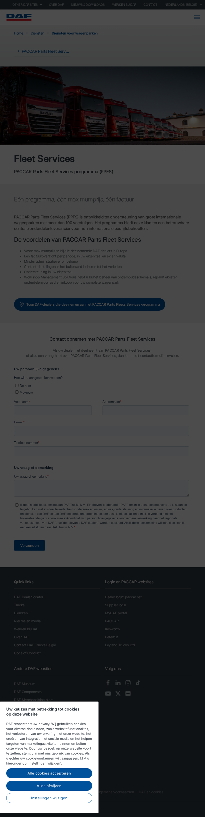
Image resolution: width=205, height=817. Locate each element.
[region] (49, 757)
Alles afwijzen (49, 786)
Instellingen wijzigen (49, 798)
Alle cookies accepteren (49, 773)
